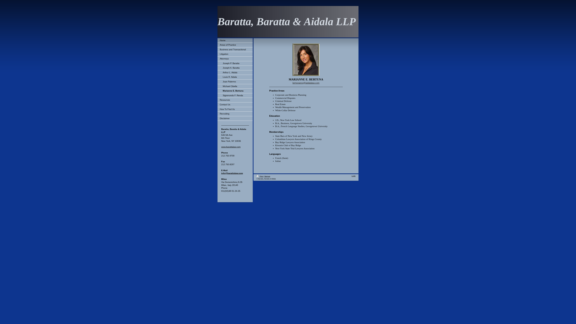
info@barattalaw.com (232, 173)
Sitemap (267, 176)
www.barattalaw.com (231, 147)
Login (354, 176)
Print (261, 176)
